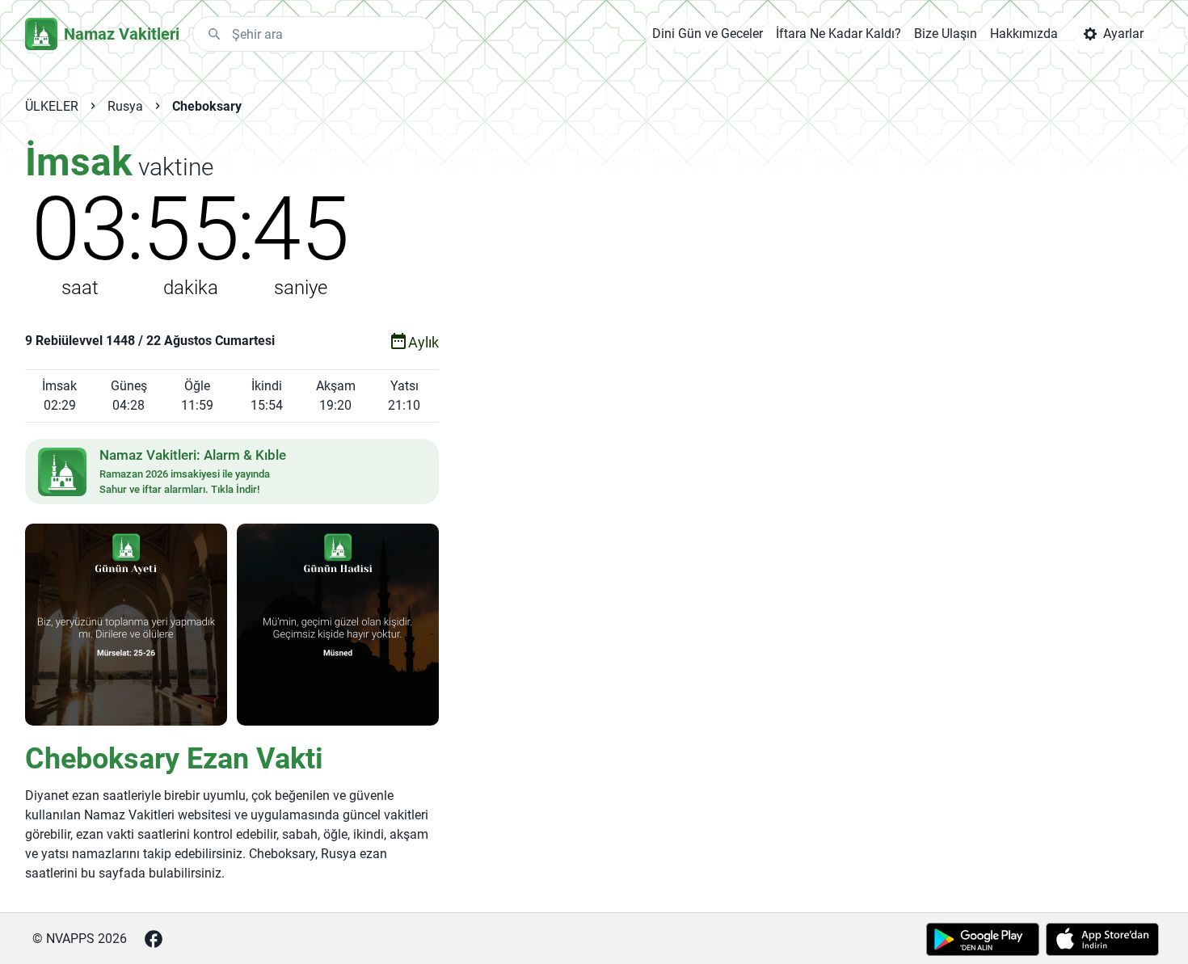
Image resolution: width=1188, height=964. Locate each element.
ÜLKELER (51, 106)
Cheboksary (207, 106)
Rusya (125, 106)
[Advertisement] (767, 397)
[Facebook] (153, 938)
